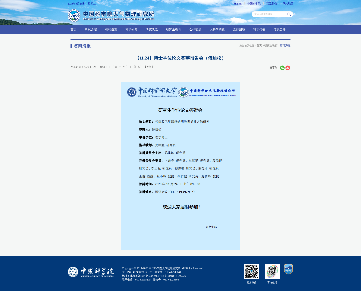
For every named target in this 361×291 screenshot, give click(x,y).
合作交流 (195, 29)
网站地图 (288, 3)
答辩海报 (285, 45)
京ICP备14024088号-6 (134, 272)
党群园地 (239, 29)
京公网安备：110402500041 (165, 272)
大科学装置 (217, 29)
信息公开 (280, 29)
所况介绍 (91, 29)
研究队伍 (152, 29)
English (238, 3)
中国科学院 (254, 3)
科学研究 (131, 29)
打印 (137, 67)
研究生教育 (173, 29)
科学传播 (259, 29)
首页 (74, 29)
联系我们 (271, 3)
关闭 (149, 67)
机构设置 (111, 29)
